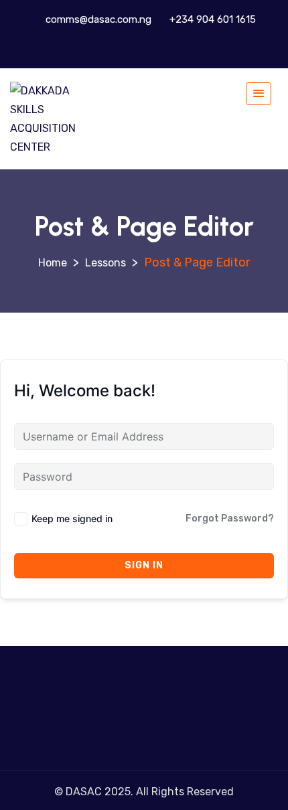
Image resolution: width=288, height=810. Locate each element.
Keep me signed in (72, 518)
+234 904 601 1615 (211, 19)
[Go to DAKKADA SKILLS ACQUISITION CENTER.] (52, 262)
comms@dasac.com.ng (97, 19)
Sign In (144, 565)
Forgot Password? (230, 518)
